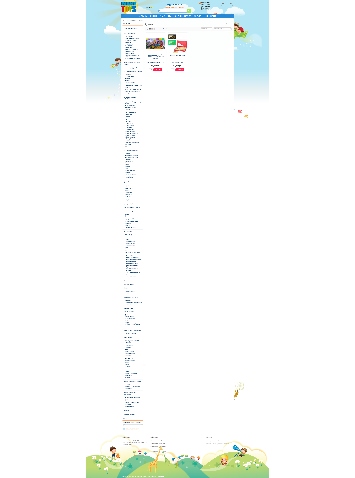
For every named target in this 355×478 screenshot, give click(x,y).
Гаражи (127, 103)
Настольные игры (129, 311)
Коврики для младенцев (132, 386)
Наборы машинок (130, 135)
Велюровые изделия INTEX (133, 38)
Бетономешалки (131, 112)
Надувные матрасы (132, 263)
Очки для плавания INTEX (132, 49)
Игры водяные (129, 161)
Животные (128, 159)
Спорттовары (128, 337)
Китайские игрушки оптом (159, 451)
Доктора (127, 78)
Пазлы (127, 322)
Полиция (128, 121)
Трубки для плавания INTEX (133, 58)
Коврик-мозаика (130, 291)
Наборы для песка (130, 251)
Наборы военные (130, 131)
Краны (128, 116)
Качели (127, 219)
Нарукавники (130, 267)
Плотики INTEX (129, 51)
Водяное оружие (130, 241)
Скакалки (127, 370)
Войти (223, 5)
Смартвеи (128, 196)
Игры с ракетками (130, 353)
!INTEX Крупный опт (129, 33)
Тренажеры (128, 375)
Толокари (126, 410)
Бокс (126, 344)
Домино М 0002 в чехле (177, 55)
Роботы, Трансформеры (132, 139)
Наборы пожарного (130, 137)
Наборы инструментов (131, 133)
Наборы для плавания (132, 257)
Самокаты (128, 366)
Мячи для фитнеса (130, 360)
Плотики (128, 270)
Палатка (127, 172)
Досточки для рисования (132, 397)
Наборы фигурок (130, 170)
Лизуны (127, 164)
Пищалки (127, 225)
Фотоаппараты (129, 177)
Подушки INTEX (129, 53)
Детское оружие (130, 105)
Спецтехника (130, 125)
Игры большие (129, 316)
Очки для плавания (132, 269)
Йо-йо (126, 163)
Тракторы (128, 144)
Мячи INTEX (128, 46)
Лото (126, 320)
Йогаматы (128, 355)
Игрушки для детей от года (132, 211)
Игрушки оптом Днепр (158, 443)
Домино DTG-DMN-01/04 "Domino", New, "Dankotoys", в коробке (155, 56)
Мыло (126, 168)
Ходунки (127, 200)
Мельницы (128, 249)
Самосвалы (129, 123)
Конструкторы (128, 231)
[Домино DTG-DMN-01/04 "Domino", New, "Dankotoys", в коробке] (155, 43)
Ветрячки (127, 153)
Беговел (127, 185)
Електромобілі (128, 204)
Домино (127, 315)
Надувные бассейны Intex (133, 259)
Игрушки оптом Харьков (159, 446)
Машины (127, 109)
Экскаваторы (130, 129)
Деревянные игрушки (131, 155)
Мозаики (126, 288)
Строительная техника (132, 142)
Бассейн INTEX (129, 36)
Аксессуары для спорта (132, 340)
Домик (127, 216)
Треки (126, 146)
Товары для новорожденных (132, 381)
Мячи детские (129, 358)
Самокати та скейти (130, 333)
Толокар (127, 198)
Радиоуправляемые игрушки (132, 330)
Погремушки (128, 388)
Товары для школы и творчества (130, 393)
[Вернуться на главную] (123, 20)
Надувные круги (131, 261)
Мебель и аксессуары (130, 281)
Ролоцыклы (128, 194)
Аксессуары (128, 74)
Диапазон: (125, 422)
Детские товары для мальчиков (130, 97)
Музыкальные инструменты (133, 302)
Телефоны (128, 304)
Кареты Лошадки (130, 82)
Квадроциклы (129, 188)
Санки (126, 368)
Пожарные (129, 120)
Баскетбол (128, 342)
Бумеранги (128, 238)
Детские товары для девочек (133, 71)
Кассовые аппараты (131, 84)
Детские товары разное (131, 150)
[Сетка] (150, 28)
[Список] (152, 28)
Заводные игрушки (130, 218)
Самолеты (128, 141)
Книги (126, 399)
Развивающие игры (130, 227)
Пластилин (128, 404)
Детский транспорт (130, 182)
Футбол (127, 377)
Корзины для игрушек (131, 221)
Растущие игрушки (130, 174)
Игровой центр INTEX (131, 40)
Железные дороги (130, 107)
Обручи (127, 362)
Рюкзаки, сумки (129, 406)
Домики (127, 80)
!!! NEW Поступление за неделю (130, 29)
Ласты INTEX (129, 256)
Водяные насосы (130, 243)
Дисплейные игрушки (131, 157)
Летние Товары (128, 234)
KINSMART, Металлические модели (132, 63)
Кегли (126, 357)
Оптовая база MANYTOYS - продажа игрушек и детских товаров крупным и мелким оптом (135, 442)
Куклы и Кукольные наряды (133, 89)
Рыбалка (127, 275)
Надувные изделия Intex (132, 252)
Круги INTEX (128, 42)
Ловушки (127, 166)
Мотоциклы (128, 192)
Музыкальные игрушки (131, 297)
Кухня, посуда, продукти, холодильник (132, 92)
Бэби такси (128, 187)
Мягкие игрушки (128, 308)
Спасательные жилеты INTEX (132, 56)
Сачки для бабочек (130, 277)
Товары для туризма (131, 373)
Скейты (127, 371)
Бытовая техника (130, 76)
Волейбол (128, 347)
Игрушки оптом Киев (158, 449)
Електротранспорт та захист (132, 207)
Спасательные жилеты (133, 272)
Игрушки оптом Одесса (159, 441)
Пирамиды (128, 223)
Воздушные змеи (130, 245)
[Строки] (154, 28)
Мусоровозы (129, 118)
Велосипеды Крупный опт (132, 68)
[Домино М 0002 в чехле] (177, 43)
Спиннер (127, 176)
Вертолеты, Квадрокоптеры (133, 102)
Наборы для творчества (132, 402)
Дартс (127, 349)
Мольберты (128, 401)
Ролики (127, 364)
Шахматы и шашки (130, 326)
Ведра (127, 239)
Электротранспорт (129, 414)
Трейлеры (129, 127)
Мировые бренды (129, 284)
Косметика (128, 87)
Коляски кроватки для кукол (133, 85)
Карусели (127, 384)
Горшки (127, 214)
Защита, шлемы (129, 351)
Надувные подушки (132, 265)
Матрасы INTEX (129, 44)
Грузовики (129, 114)
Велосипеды (129, 346)
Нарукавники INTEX (130, 47)
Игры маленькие (130, 318)
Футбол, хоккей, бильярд (132, 324)
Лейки (126, 247)
